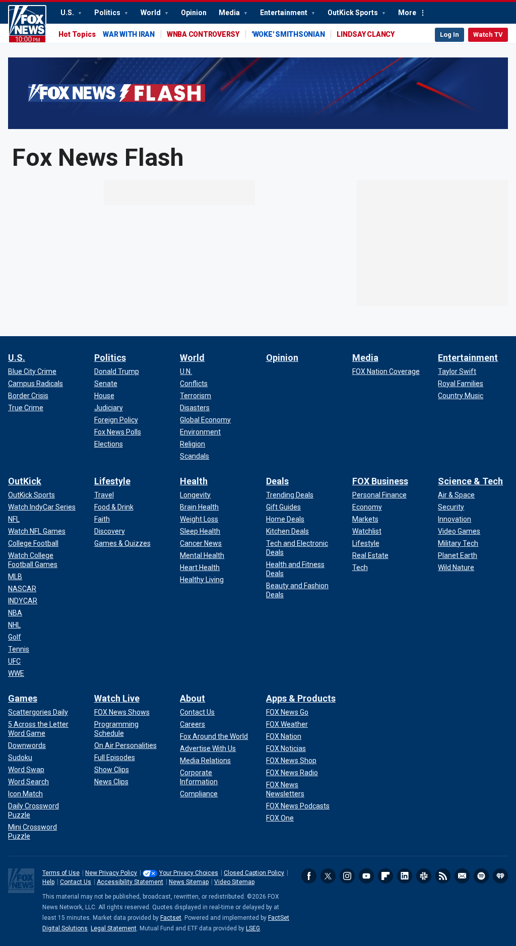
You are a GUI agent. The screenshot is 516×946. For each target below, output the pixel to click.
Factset (170, 917)
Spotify (481, 876)
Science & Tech (470, 481)
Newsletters (462, 876)
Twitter (328, 876)
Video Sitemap (234, 882)
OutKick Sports (353, 13)
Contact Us (75, 882)
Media (230, 13)
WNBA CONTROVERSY (203, 34)
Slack (423, 876)
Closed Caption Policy (254, 872)
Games (22, 698)
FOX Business (380, 481)
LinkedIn (404, 876)
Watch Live (117, 698)
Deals (277, 481)
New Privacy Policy (111, 872)
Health (194, 481)
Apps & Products (301, 698)
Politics (108, 13)
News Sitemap (189, 882)
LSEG (253, 928)
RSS (442, 876)
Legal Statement (114, 928)
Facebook (308, 876)
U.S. (68, 13)
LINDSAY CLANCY (366, 34)
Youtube (366, 876)
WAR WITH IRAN (129, 34)
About (192, 698)
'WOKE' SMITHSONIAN (288, 34)
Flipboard (385, 876)
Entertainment (284, 13)
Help (48, 882)
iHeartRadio (500, 876)
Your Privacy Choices (188, 872)
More (407, 13)
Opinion (194, 13)
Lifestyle (112, 481)
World (151, 13)
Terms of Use (61, 872)
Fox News (27, 24)
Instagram (347, 876)
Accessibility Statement (130, 882)
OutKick (24, 481)
